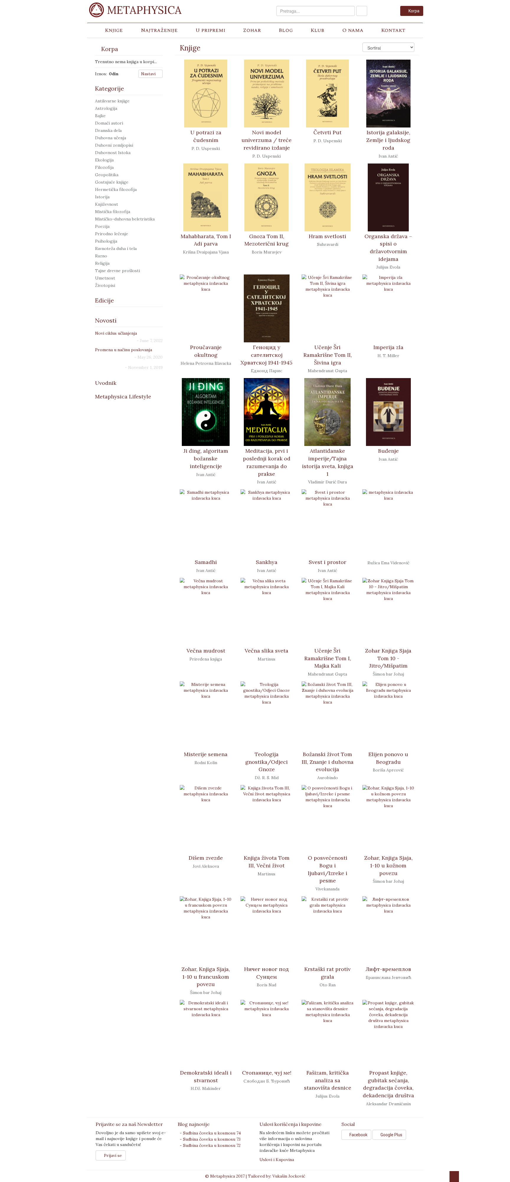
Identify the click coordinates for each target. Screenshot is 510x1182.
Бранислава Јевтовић (388, 977)
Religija (102, 263)
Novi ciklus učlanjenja (116, 333)
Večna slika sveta (266, 650)
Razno (101, 256)
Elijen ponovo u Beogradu (388, 758)
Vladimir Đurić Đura (327, 482)
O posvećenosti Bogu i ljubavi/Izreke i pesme (327, 869)
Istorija (102, 197)
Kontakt (393, 30)
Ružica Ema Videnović (388, 562)
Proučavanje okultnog (206, 351)
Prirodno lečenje (111, 233)
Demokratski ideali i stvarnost (206, 1076)
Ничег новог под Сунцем (266, 973)
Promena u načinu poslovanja (123, 349)
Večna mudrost (206, 650)
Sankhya (266, 562)
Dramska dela (108, 130)
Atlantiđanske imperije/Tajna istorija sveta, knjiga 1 (327, 462)
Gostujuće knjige (111, 182)
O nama (352, 30)
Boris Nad (266, 985)
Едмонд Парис (266, 370)
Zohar (252, 30)
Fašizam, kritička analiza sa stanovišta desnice (327, 1080)
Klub (317, 30)
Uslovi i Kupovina (276, 1159)
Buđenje (388, 450)
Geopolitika (106, 174)
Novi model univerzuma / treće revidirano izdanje (266, 140)
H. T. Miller (388, 355)
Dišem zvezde (206, 857)
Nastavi (149, 73)
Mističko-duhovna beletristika (125, 219)
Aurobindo (327, 777)
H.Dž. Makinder (206, 1088)
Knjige (114, 30)
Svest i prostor (327, 562)
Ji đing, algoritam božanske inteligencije (206, 458)
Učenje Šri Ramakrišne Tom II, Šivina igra (327, 355)
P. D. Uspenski (206, 148)
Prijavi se (112, 1155)
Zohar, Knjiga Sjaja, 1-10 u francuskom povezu (206, 977)
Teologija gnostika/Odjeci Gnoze (266, 762)
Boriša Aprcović (388, 770)
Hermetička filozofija (116, 189)
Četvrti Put (327, 132)
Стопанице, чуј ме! (266, 1072)
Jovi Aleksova (206, 866)
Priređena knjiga (205, 659)
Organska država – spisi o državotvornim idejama (388, 247)
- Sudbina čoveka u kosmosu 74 (210, 1133)
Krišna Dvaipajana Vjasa (206, 252)
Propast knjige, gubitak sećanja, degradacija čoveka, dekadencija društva (388, 1084)
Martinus (266, 659)
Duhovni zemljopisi (114, 145)
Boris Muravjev (267, 252)
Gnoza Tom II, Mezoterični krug (266, 240)
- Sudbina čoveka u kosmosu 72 (210, 1145)
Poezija (102, 226)
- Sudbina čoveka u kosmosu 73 (210, 1139)
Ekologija (104, 160)
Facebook (358, 1134)
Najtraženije (159, 30)
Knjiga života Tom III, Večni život (267, 861)
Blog (286, 30)
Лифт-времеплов (388, 969)
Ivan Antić (388, 156)
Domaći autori (109, 123)
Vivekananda (327, 889)
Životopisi (105, 285)
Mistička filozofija (112, 211)
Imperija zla (388, 347)
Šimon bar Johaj (388, 674)
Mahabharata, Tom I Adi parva (206, 240)
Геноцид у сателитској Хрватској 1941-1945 (266, 355)
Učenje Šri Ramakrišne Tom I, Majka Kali (327, 658)
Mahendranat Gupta (327, 370)
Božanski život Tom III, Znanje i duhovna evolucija (328, 762)
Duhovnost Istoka (112, 152)
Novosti (106, 320)
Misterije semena (206, 754)
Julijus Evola (388, 267)
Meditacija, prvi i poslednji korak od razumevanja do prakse (266, 462)
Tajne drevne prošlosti (117, 270)
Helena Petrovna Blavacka (206, 363)
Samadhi (206, 562)
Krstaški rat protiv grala (327, 973)
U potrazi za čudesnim (205, 136)
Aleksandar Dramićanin (388, 1103)
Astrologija (106, 108)
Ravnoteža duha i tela (116, 248)
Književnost (106, 204)
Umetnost (105, 278)
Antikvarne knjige (112, 101)
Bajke (100, 115)
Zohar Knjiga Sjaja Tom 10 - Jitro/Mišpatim (388, 658)
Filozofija (104, 167)
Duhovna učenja (110, 137)
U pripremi (210, 30)
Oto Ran (328, 985)
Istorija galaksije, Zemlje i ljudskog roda (388, 140)
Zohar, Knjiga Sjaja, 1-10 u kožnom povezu (388, 865)
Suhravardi (327, 244)
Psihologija (106, 241)
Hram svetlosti (327, 236)
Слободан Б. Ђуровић (266, 1081)
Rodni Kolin (205, 762)
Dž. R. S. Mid (267, 777)
